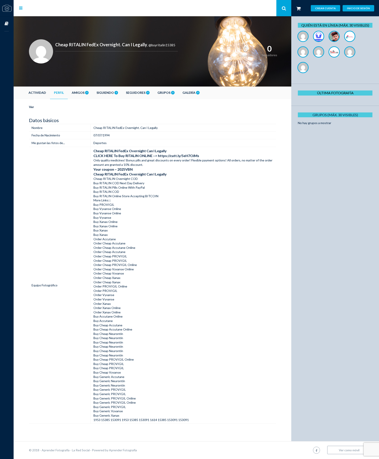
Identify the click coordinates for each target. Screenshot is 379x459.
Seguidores (137, 92)
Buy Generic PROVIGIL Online (114, 398)
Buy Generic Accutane (108, 377)
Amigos (79, 92)
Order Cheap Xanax (106, 278)
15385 (105, 420)
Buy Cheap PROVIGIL (108, 364)
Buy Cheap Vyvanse (107, 372)
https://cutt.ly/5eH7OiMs (178, 156)
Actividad (37, 92)
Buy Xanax (100, 230)
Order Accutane (104, 239)
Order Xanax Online (107, 308)
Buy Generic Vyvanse (108, 411)
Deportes (100, 143)
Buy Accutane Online (108, 316)
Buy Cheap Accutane (107, 325)
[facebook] (316, 450)
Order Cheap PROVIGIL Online (115, 265)
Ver (31, 107)
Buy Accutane (103, 321)
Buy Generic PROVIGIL (109, 389)
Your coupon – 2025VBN (113, 169)
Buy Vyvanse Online (107, 209)
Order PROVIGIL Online (110, 286)
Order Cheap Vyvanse (108, 273)
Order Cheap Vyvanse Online (113, 269)
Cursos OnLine (7, 23)
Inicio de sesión (358, 8)
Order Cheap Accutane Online (114, 247)
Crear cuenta (325, 8)
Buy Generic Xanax (106, 415)
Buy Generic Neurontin (109, 381)
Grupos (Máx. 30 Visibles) (335, 115)
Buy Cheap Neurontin (108, 334)
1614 (153, 420)
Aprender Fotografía (123, 450)
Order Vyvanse (103, 295)
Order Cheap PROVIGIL (110, 256)
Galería (190, 92)
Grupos (165, 92)
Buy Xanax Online (105, 222)
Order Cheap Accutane (109, 243)
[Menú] (20, 7)
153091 (144, 420)
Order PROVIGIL (105, 291)
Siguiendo (107, 92)
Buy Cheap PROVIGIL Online (113, 359)
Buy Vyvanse (102, 217)
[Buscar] (283, 8)
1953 (96, 420)
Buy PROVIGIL (103, 204)
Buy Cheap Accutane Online (112, 329)
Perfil (59, 92)
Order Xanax (102, 303)
